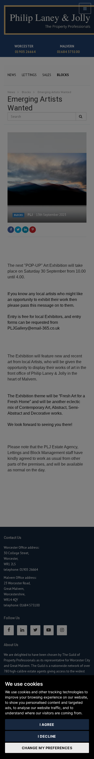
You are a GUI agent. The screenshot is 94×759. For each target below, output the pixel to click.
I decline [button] (47, 736)
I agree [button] (47, 724)
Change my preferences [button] (47, 748)
